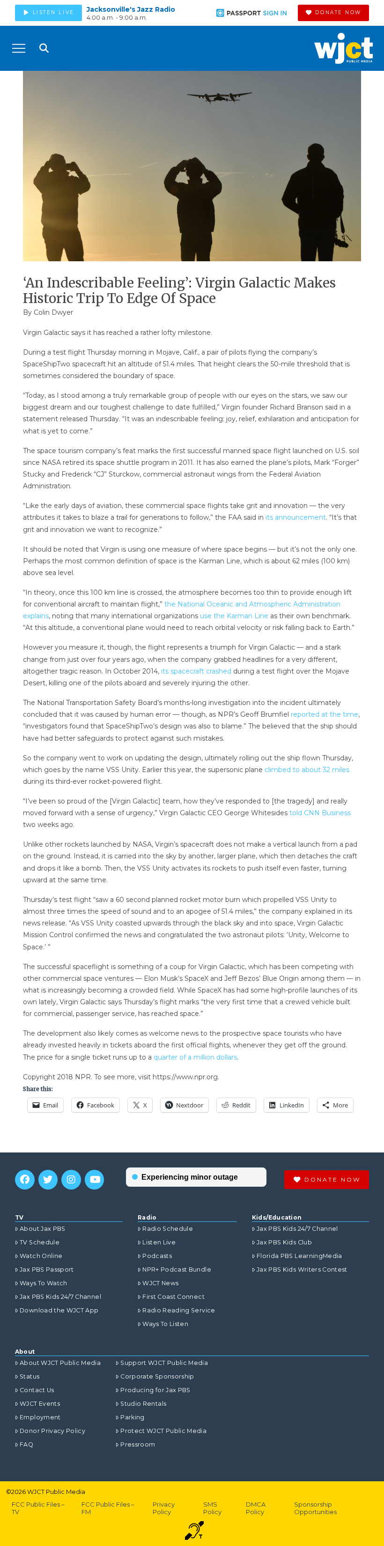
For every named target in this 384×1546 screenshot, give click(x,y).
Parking (132, 1417)
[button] (18, 48)
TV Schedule (39, 1242)
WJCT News (160, 1283)
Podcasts (157, 1255)
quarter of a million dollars (195, 1057)
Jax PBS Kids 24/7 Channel (60, 1296)
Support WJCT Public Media (164, 1362)
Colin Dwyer (53, 312)
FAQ (26, 1444)
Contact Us (37, 1390)
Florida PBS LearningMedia (299, 1255)
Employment (40, 1417)
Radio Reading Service (178, 1310)
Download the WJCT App (59, 1310)
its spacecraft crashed (196, 671)
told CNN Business (320, 813)
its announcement (296, 517)
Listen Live (159, 1242)
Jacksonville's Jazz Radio (131, 9)
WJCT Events (40, 1403)
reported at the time (324, 714)
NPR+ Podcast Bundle (176, 1269)
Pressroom (137, 1444)
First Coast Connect (173, 1296)
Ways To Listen (165, 1323)
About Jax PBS (43, 1228)
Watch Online (41, 1255)
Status (29, 1376)
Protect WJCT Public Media (163, 1430)
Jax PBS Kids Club (284, 1242)
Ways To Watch (43, 1283)
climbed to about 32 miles (307, 769)
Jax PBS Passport (47, 1269)
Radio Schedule (167, 1228)
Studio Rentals (143, 1403)
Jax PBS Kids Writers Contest (302, 1269)
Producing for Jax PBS (155, 1390)
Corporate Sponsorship (157, 1376)
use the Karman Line (234, 616)
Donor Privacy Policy (52, 1430)
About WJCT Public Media (60, 1362)
